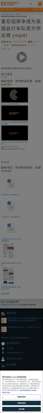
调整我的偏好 (21, 397)
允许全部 (21, 409)
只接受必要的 (21, 403)
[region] (21, 391)
